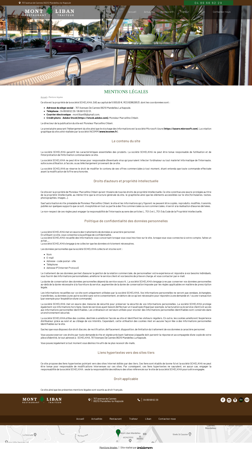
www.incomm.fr (108, 131)
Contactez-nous (222, 11)
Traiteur (184, 11)
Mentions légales (108, 447)
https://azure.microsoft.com (180, 128)
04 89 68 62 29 (208, 3)
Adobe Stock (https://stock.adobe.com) (85, 117)
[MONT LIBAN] (49, 11)
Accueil (132, 11)
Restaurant (167, 11)
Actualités (149, 11)
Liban (202, 11)
